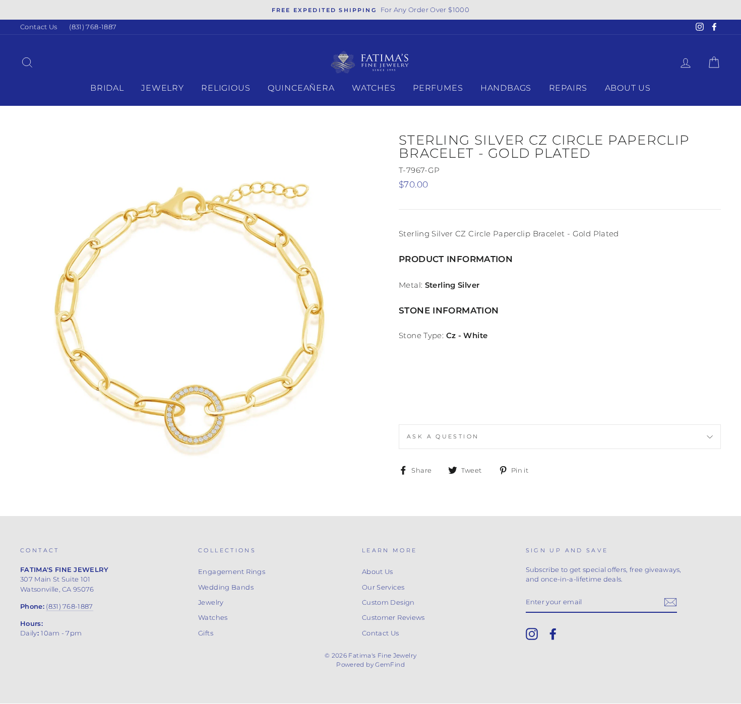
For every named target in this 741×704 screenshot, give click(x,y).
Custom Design (388, 602)
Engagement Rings (231, 571)
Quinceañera (301, 88)
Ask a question (443, 436)
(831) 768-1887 (92, 27)
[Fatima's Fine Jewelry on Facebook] (553, 634)
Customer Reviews (393, 617)
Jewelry (162, 88)
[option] (370, 10)
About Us (628, 88)
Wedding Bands (226, 587)
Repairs (568, 88)
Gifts (205, 633)
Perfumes (438, 88)
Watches (374, 88)
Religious (225, 88)
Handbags (505, 88)
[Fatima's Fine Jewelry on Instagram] (532, 634)
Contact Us (38, 27)
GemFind (390, 664)
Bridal (107, 88)
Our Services (383, 587)
